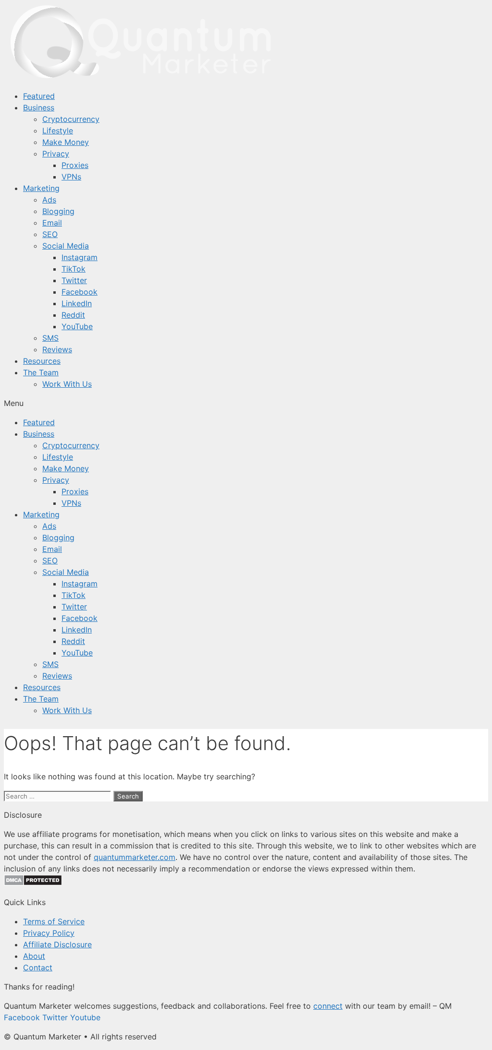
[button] (246, 403)
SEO (50, 234)
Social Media (65, 246)
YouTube (77, 326)
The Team (41, 372)
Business (38, 107)
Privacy (55, 153)
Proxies (75, 165)
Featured (39, 96)
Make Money (65, 142)
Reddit (73, 315)
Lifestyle (57, 130)
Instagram (80, 257)
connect (328, 1006)
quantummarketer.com (134, 857)
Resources (42, 361)
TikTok (74, 269)
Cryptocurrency (70, 119)
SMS (50, 338)
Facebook (80, 292)
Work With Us (67, 384)
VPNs (71, 176)
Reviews (57, 349)
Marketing (41, 188)
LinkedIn (77, 303)
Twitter (74, 280)
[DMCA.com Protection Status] (33, 883)
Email (52, 222)
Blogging (58, 211)
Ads (49, 199)
